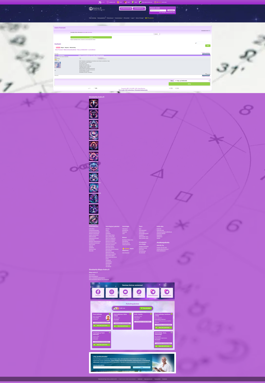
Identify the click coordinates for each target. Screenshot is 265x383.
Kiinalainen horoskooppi (94, 242)
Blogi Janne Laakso (110, 255)
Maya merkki (92, 244)
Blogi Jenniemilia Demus (111, 257)
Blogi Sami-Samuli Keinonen (112, 249)
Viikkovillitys (92, 228)
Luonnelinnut (91, 49)
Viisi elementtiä (142, 251)
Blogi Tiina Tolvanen (110, 247)
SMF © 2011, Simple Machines (138, 88)
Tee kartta (108, 264)
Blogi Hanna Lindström (111, 253)
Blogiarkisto (159, 235)
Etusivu (103, 2)
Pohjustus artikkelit (161, 233)
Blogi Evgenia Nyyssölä (111, 242)
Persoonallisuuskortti (143, 233)
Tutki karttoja (92, 18)
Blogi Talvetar (109, 250)
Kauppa (158, 238)
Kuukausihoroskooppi (94, 230)
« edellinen (203, 52)
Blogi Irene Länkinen (110, 244)
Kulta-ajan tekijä (160, 230)
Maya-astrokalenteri (93, 276)
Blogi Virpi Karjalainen (110, 239)
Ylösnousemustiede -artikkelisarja (164, 231)
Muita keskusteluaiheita (70, 49)
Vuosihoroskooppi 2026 (94, 231)
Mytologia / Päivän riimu (127, 239)
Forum (107, 258)
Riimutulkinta (125, 241)
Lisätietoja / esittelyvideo (101, 322)
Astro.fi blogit (139, 18)
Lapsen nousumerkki (93, 235)
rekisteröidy (89, 32)
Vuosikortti (141, 235)
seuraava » (208, 52)
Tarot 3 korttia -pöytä (143, 238)
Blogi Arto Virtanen (110, 246)
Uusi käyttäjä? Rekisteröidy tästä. (167, 12)
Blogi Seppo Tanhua (110, 235)
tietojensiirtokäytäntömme (143, 362)
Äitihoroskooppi (92, 236)
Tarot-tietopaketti (142, 230)
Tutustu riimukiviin (126, 244)
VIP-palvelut (150, 18)
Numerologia (112, 2)
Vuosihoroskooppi (143, 248)
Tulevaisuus (110, 18)
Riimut (136, 2)
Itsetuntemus (118, 18)
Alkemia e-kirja (92, 249)
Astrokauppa (138, 8)
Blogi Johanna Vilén (110, 236)
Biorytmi (107, 228)
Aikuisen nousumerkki (94, 233)
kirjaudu (84, 32)
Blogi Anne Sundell (110, 252)
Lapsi (132, 18)
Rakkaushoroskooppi (94, 238)
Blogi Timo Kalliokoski (110, 238)
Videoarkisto (159, 236)
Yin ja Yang (141, 249)
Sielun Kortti (141, 231)
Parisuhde (126, 18)
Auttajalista (91, 247)
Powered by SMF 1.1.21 (126, 88)
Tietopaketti (108, 260)
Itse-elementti (142, 252)
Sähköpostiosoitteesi (98, 365)
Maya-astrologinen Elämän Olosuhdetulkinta (99, 279)
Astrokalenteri (125, 8)
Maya (121, 2)
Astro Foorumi (60, 28)
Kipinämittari (92, 239)
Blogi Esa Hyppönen (110, 241)
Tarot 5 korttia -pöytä (143, 236)
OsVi (56, 57)
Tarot (128, 2)
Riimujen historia (126, 243)
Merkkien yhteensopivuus (95, 241)
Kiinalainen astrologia (147, 2)
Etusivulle (91, 250)
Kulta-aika (162, 2)
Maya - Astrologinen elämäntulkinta (97, 277)
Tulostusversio (206, 75)
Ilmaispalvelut (101, 18)
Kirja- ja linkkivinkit (82, 49)
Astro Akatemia (125, 252)
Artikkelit (91, 246)
